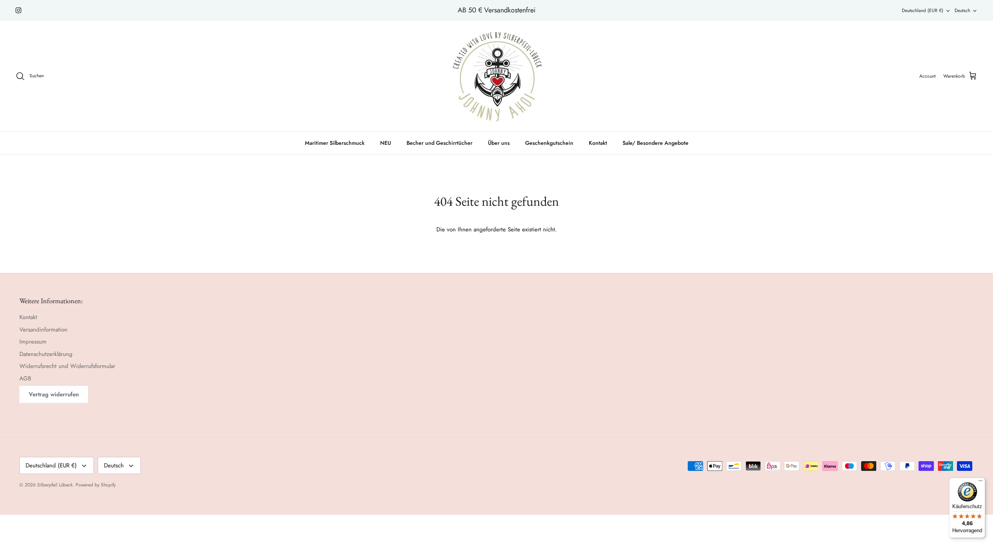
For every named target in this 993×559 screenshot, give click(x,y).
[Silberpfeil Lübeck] (496, 76)
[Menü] (980, 482)
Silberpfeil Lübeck (55, 484)
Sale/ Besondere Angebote (656, 143)
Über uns (499, 143)
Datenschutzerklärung (46, 354)
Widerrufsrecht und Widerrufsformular (67, 366)
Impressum (33, 341)
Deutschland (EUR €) (922, 10)
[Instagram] (18, 10)
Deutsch (962, 10)
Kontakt (598, 143)
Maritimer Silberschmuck (335, 143)
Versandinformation (43, 329)
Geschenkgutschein (549, 143)
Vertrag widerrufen (54, 394)
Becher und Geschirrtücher (439, 143)
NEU (385, 143)
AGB (25, 378)
